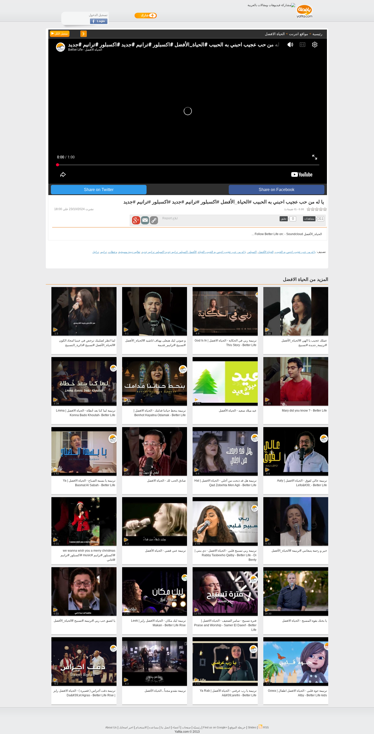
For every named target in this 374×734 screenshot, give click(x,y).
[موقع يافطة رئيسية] (304, 18)
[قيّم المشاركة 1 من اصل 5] (325, 209)
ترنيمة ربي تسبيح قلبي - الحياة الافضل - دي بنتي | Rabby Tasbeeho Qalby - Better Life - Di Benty (225, 555)
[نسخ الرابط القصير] (154, 220)
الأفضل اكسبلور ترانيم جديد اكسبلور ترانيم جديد (169, 251)
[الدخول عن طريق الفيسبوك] (98, 23)
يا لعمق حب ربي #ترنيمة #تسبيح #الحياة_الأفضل (84, 620)
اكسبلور (252, 251)
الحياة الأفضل (266, 251)
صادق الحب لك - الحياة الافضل (166, 480)
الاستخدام (141, 727)
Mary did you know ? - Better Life (304, 410)
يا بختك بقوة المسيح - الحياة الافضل (304, 620)
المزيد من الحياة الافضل (305, 279)
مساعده (154, 727)
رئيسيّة (197, 727)
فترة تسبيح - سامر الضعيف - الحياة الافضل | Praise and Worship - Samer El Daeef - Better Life (225, 625)
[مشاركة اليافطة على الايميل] (145, 220)
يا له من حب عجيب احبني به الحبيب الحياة (222, 251)
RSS (265, 727)
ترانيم (103, 251)
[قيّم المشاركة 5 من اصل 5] (309, 209)
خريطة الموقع (237, 727)
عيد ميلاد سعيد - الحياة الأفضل (237, 410)
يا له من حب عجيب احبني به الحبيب (295, 251)
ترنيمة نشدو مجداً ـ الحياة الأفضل (165, 690)
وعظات (112, 251)
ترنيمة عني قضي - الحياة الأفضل (165, 550)
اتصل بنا (165, 727)
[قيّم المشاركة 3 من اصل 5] (317, 209)
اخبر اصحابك (126, 727)
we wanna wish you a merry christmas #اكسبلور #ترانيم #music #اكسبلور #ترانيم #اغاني (88, 555)
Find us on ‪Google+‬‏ (215, 727)
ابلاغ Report (170, 218)
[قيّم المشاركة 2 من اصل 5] (321, 209)
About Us (111, 727)
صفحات (186, 727)
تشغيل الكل (61, 33)
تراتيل (95, 251)
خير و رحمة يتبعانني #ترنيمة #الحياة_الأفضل (299, 550)
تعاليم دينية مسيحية (129, 251)
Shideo (252, 727)
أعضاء (176, 727)
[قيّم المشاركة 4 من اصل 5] (313, 209)
